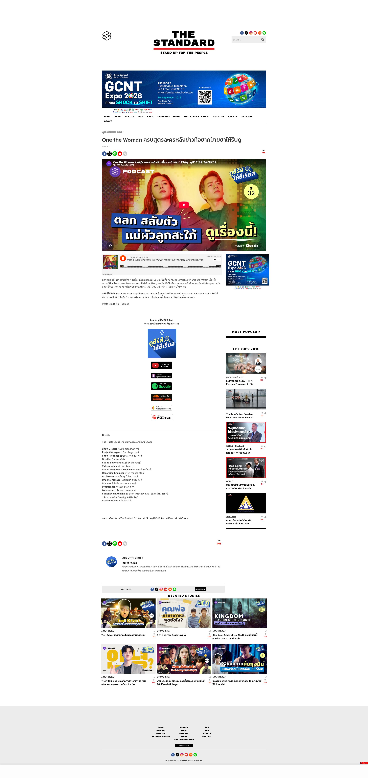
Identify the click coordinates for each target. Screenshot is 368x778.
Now (207, 730)
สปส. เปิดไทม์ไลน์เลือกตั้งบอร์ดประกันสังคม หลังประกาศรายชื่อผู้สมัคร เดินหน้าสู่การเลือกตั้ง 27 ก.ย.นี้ (239, 521)
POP (140, 117)
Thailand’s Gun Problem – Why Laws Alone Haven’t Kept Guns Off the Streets (240, 415)
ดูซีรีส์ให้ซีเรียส (112, 132)
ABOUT (108, 121)
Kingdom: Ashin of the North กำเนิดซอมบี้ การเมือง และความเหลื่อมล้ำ (234, 636)
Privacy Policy (161, 736)
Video (184, 730)
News (161, 727)
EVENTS (232, 117)
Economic (231, 377)
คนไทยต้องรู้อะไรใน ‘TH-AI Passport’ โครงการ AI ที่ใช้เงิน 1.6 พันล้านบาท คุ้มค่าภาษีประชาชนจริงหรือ (240, 382)
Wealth (184, 727)
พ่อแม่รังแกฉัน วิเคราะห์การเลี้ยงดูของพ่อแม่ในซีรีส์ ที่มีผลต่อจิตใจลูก (181, 682)
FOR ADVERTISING (184, 739)
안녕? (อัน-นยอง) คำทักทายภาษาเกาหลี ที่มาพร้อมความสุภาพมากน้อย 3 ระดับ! (123, 682)
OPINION (218, 117)
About (184, 736)
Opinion (160, 733)
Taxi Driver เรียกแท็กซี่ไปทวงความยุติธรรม (123, 635)
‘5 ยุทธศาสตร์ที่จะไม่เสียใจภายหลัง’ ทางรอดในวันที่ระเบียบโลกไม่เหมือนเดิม (239, 451)
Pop (207, 727)
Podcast (113, 518)
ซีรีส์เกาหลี (172, 518)
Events (207, 733)
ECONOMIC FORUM (168, 117)
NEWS (117, 117)
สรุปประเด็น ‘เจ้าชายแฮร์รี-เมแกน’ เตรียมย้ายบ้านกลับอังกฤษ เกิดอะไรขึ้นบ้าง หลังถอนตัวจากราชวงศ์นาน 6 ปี (240, 486)
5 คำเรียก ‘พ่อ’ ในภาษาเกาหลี (171, 635)
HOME (107, 117)
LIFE (150, 117)
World (229, 446)
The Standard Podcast (130, 518)
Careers (183, 733)
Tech (240, 377)
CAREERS (247, 117)
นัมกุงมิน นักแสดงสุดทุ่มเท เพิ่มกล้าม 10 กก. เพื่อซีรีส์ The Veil (236, 682)
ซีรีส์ (146, 518)
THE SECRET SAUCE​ (196, 117)
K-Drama (184, 518)
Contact (206, 736)
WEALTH (129, 117)
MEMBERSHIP (200, 589)
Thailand (240, 446)
